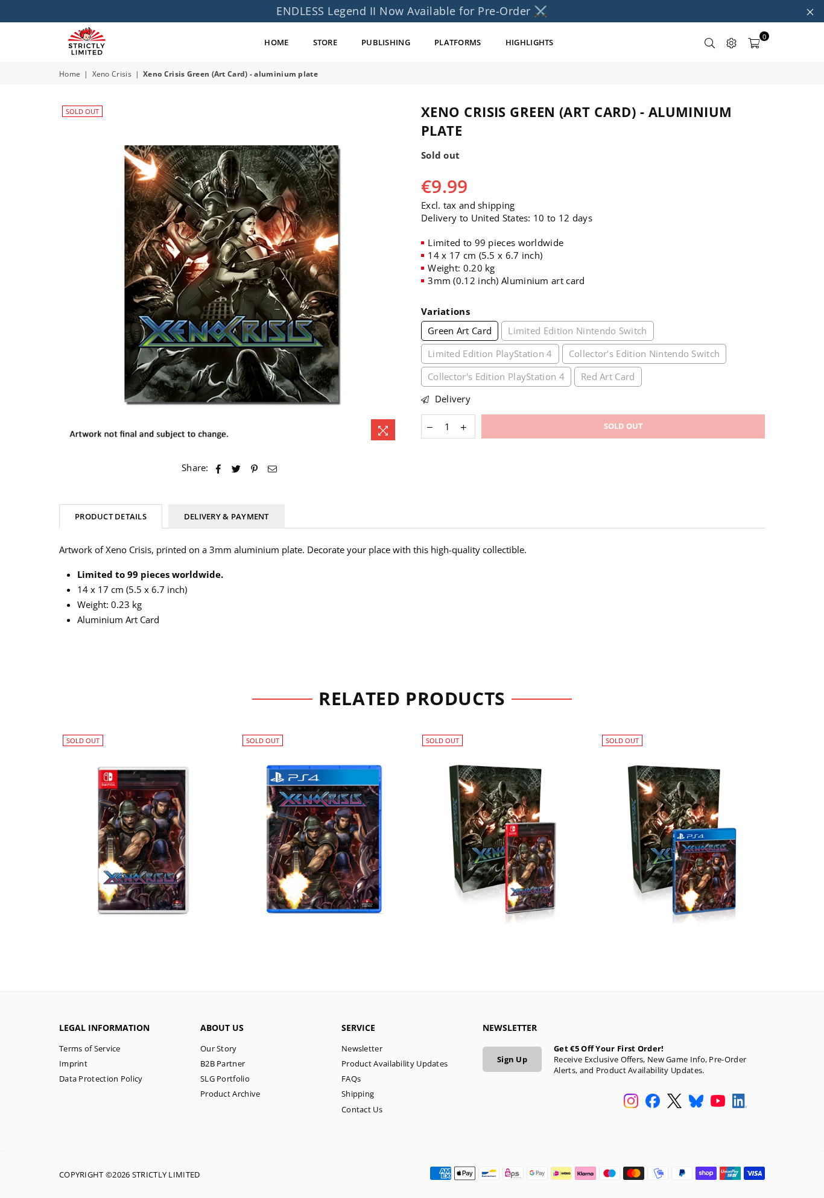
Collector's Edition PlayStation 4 (496, 376)
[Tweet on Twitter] (236, 467)
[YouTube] (718, 1102)
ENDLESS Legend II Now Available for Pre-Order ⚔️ (412, 11)
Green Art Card (460, 331)
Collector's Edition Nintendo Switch (644, 353)
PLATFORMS (457, 42)
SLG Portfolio (225, 1078)
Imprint (73, 1063)
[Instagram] (631, 1102)
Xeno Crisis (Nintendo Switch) (143, 825)
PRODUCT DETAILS (111, 516)
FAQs (351, 1078)
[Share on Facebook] (218, 467)
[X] (674, 1102)
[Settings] (732, 42)
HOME (276, 42)
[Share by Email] (272, 467)
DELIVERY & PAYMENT (226, 516)
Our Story (218, 1048)
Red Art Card (608, 376)
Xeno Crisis (112, 74)
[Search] (710, 42)
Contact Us (361, 1109)
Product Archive (230, 1093)
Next (784, 846)
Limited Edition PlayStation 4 (490, 353)
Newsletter (361, 1048)
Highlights (529, 42)
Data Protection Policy (101, 1078)
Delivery (451, 399)
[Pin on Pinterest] (254, 467)
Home (69, 74)
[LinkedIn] (739, 1102)
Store (325, 42)
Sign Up (512, 1059)
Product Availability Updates (394, 1063)
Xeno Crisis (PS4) (322, 825)
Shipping (357, 1093)
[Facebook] (652, 1102)
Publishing (385, 42)
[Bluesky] (696, 1102)
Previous (39, 846)
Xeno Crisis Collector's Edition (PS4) (682, 825)
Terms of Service (90, 1048)
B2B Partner (222, 1063)
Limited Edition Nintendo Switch (577, 331)
